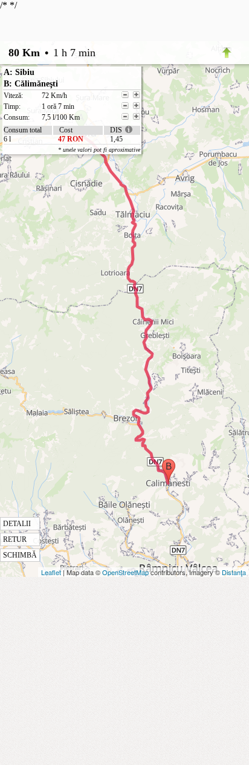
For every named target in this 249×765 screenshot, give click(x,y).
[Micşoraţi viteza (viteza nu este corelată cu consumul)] (125, 95)
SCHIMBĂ (20, 555)
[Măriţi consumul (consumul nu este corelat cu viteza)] (136, 116)
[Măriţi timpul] (136, 105)
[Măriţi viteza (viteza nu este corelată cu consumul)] (136, 95)
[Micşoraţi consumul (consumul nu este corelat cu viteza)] (125, 116)
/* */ (70, 279)
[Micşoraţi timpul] (125, 105)
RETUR (15, 539)
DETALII (17, 523)
